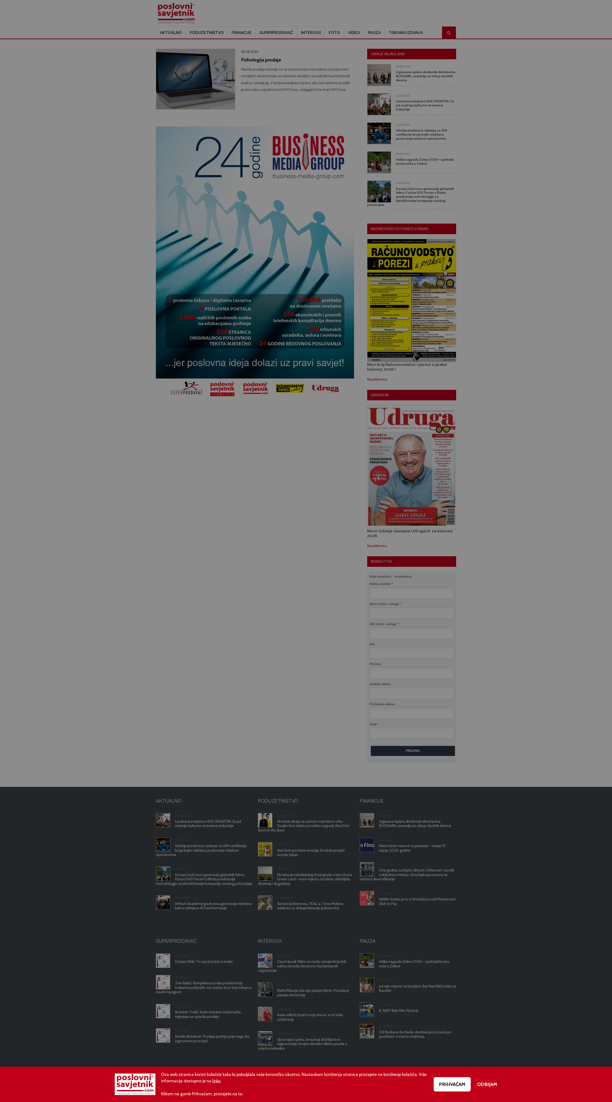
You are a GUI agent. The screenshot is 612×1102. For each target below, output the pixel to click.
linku (216, 1081)
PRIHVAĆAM (452, 1084)
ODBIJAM (487, 1084)
